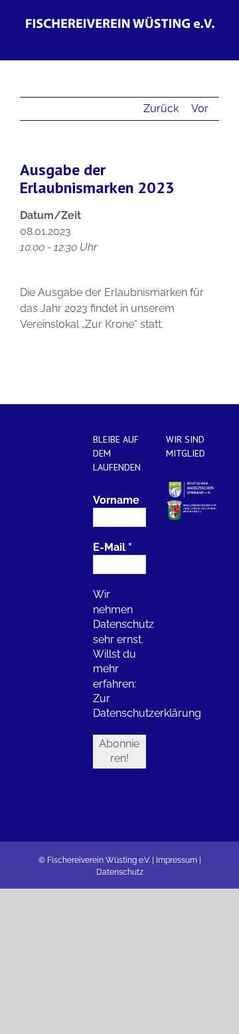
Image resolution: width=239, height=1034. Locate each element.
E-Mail (112, 547)
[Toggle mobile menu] (213, 39)
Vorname (116, 500)
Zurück (161, 108)
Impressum (176, 860)
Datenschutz (119, 872)
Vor (199, 108)
